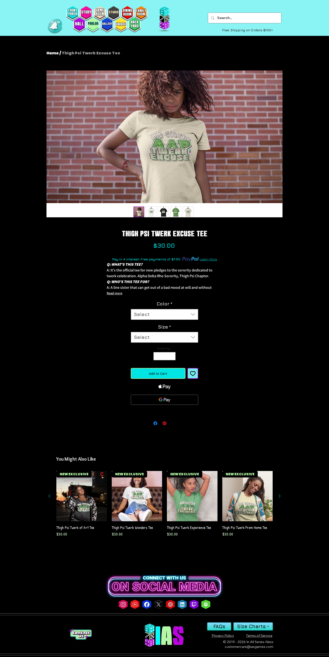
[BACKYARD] (134, 25)
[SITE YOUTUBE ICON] (135, 604)
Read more (114, 293)
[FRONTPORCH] (72, 13)
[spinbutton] (164, 356)
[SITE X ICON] (158, 604)
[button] (55, 26)
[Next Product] (280, 496)
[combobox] (164, 314)
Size (164, 326)
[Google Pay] (164, 400)
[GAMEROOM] (100, 13)
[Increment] (172, 356)
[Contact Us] (80, 634)
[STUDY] (86, 13)
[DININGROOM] (127, 13)
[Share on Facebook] (155, 423)
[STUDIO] (113, 13)
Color (164, 303)
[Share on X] (174, 423)
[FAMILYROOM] (141, 13)
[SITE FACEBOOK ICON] (146, 604)
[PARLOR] (93, 25)
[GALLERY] (107, 25)
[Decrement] (156, 356)
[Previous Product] (49, 496)
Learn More (208, 259)
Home (52, 53)
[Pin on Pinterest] (164, 423)
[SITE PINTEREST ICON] (170, 604)
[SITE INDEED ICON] (182, 604)
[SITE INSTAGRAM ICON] (123, 604)
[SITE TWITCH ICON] (194, 604)
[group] (164, 506)
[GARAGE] (121, 25)
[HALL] (79, 25)
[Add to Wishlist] (192, 373)
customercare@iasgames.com (249, 646)
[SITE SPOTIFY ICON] (206, 604)
